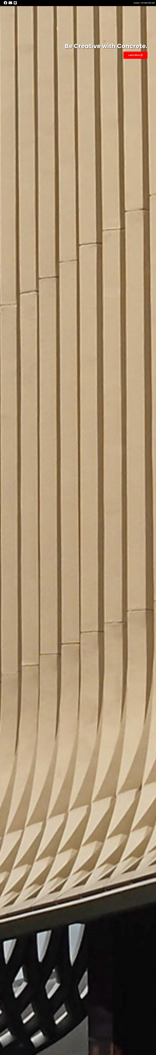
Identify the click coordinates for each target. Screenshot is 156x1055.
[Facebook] (5, 3)
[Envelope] (10, 3)
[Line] (15, 3)
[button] (135, 55)
